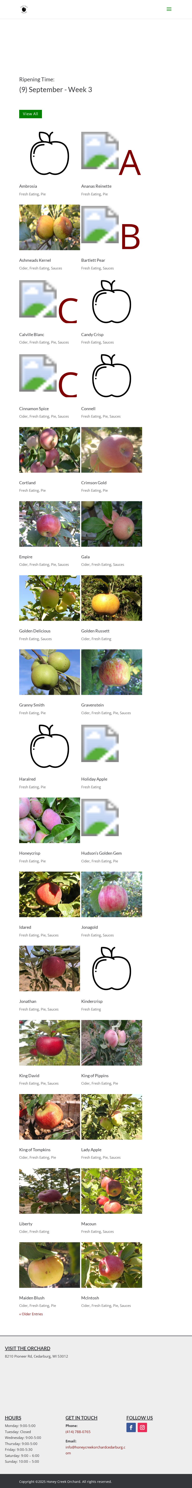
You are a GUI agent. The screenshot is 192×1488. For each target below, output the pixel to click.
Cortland (27, 482)
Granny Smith (31, 704)
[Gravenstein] (111, 672)
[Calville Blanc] (49, 302)
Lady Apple (91, 1149)
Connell (88, 408)
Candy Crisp (92, 334)
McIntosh (90, 1297)
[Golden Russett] (111, 598)
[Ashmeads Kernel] (49, 227)
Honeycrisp (29, 853)
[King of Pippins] (111, 1043)
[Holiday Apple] (111, 746)
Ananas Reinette (96, 186)
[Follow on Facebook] (131, 1427)
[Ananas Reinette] (111, 153)
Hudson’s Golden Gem (101, 853)
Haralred (27, 779)
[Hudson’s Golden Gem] (111, 820)
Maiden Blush (31, 1297)
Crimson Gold (94, 482)
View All (30, 113)
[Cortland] (49, 450)
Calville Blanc (31, 334)
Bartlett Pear (93, 260)
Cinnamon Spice (34, 408)
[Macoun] (111, 1191)
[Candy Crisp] (111, 302)
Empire (25, 556)
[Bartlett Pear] (111, 227)
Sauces (56, 268)
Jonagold (89, 927)
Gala (85, 556)
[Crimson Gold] (111, 450)
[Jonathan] (49, 968)
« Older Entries (31, 1314)
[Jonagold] (111, 894)
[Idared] (49, 894)
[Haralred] (49, 746)
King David (29, 1075)
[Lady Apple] (111, 1117)
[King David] (49, 1043)
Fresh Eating (29, 194)
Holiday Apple (94, 779)
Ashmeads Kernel (35, 260)
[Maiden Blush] (49, 1265)
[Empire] (49, 524)
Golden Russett (95, 630)
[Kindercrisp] (111, 968)
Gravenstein (92, 704)
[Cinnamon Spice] (49, 376)
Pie (43, 194)
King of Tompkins (35, 1149)
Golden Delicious (35, 630)
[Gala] (111, 524)
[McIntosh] (111, 1265)
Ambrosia (28, 186)
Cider (23, 268)
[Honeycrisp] (49, 820)
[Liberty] (49, 1191)
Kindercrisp (92, 1001)
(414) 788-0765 (78, 1431)
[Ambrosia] (49, 153)
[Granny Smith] (49, 672)
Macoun (88, 1223)
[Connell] (111, 376)
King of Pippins (95, 1075)
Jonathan (27, 1001)
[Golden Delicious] (49, 598)
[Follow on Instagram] (142, 1427)
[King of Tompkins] (49, 1117)
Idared (25, 927)
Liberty (25, 1223)
